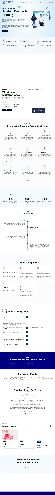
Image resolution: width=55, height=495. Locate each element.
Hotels (10, 152)
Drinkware (10, 135)
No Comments (15, 441)
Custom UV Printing (28, 41)
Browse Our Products (7, 109)
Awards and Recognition (10, 170)
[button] (4, 378)
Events (36, 2)
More (44, 170)
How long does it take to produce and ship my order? (13, 335)
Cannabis (5, 287)
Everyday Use (44, 152)
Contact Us (51, 2)
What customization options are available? (11, 332)
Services (26, 2)
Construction (40, 272)
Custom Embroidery (11, 41)
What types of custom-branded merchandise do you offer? (13, 317)
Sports (27, 170)
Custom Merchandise (45, 41)
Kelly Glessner (9, 441)
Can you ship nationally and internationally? (11, 344)
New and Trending (27, 152)
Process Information (18, 482)
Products (40, 2)
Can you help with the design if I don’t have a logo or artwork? (13, 328)
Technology (27, 135)
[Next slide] (51, 426)
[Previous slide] (49, 426)
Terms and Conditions (19, 487)
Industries (31, 2)
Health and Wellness (45, 135)
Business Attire (24, 272)
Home (18, 2)
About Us (22, 2)
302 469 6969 (44, 480)
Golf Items (5, 270)
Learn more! (27, 467)
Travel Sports (23, 289)
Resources (45, 2)
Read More (25, 48)
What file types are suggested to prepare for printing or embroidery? (13, 340)
